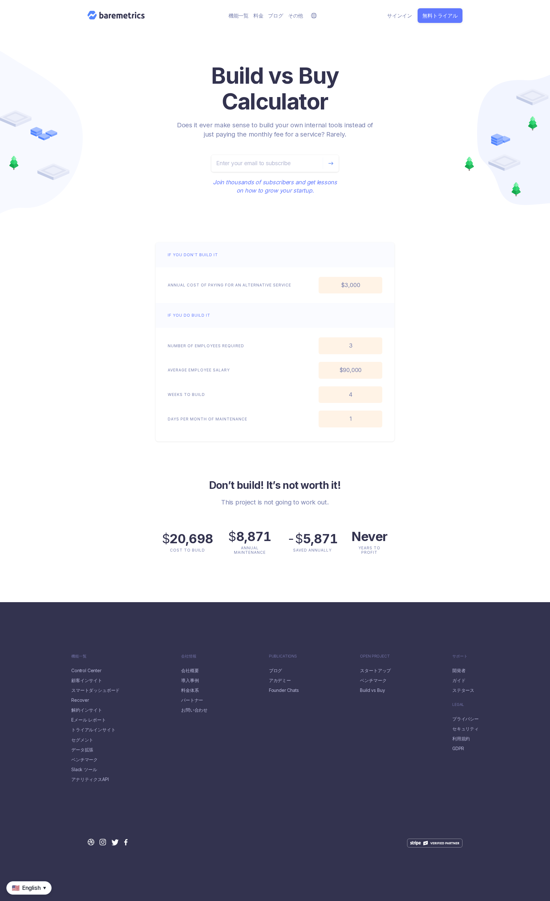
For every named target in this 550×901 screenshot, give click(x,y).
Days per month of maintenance (207, 419)
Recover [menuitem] (80, 700)
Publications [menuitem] (283, 656)
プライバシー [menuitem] (465, 719)
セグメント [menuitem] (82, 740)
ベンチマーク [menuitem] (84, 759)
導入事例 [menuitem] (190, 680)
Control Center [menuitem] (86, 670)
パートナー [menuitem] (192, 700)
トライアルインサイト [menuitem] (93, 729)
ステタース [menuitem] (463, 690)
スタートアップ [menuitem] (375, 670)
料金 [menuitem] (258, 15)
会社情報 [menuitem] (188, 656)
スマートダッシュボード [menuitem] (95, 690)
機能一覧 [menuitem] (239, 15)
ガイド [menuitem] (459, 680)
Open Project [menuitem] (375, 656)
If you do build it (189, 315)
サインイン (399, 15)
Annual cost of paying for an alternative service (229, 285)
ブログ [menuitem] (275, 15)
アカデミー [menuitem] (280, 680)
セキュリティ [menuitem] (465, 728)
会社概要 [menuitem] (190, 670)
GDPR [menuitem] (458, 748)
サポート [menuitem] (459, 656)
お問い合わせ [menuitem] (194, 710)
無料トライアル (440, 15)
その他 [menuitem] (295, 15)
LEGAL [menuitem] (458, 704)
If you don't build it (193, 254)
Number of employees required (206, 345)
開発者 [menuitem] (459, 670)
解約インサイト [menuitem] (86, 710)
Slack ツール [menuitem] (84, 769)
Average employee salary (199, 370)
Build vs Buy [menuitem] (372, 690)
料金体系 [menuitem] (190, 690)
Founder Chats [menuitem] (284, 690)
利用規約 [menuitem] (461, 738)
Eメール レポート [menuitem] (88, 719)
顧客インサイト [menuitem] (86, 680)
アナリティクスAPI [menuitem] (90, 779)
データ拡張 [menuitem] (82, 749)
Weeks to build (186, 394)
